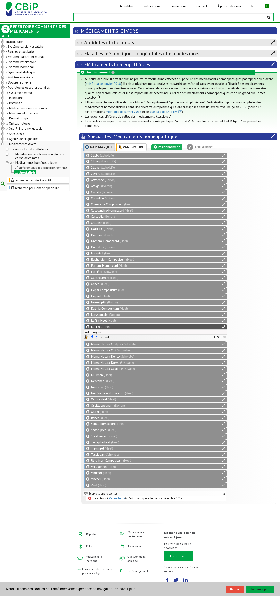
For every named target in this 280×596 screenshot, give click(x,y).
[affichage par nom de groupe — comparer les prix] (86, 337)
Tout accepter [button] (260, 589)
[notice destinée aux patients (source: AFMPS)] (96, 337)
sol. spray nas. (94, 332)
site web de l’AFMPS (164, 112)
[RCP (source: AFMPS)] (92, 337)
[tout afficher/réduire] (223, 155)
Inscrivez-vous (178, 556)
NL (253, 6)
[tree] (32, 107)
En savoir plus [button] (125, 589)
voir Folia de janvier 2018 (103, 83)
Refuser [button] (235, 589)
